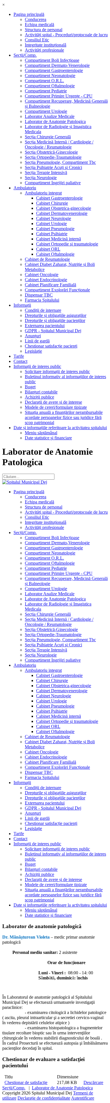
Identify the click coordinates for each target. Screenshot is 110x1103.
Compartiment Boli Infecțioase (52, 60)
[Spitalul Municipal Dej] (24, 482)
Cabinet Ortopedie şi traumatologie (67, 244)
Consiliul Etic (37, 39)
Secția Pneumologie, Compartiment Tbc (60, 162)
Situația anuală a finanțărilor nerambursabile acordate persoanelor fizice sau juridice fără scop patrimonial (64, 417)
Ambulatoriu (25, 187)
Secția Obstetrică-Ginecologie (51, 152)
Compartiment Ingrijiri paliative (53, 182)
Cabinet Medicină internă (58, 238)
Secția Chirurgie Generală (48, 136)
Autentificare (82, 1098)
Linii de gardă (37, 340)
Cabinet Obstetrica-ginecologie (63, 208)
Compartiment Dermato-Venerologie (57, 65)
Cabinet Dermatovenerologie (61, 213)
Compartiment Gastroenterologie (54, 70)
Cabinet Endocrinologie (46, 279)
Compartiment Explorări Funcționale (57, 289)
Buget (30, 386)
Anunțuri (33, 335)
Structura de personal (43, 29)
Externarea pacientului (45, 325)
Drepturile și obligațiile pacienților (55, 320)
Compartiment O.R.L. (44, 80)
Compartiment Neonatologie (50, 75)
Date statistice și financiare (48, 437)
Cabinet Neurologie (53, 218)
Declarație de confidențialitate (43, 1098)
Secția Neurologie (41, 177)
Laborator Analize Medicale (49, 116)
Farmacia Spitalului (42, 300)
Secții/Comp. (25, 55)
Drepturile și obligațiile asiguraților (55, 315)
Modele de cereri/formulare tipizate (56, 407)
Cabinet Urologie (51, 223)
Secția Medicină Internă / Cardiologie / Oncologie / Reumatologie (59, 144)
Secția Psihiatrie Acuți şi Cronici (53, 167)
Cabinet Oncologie (41, 274)
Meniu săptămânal (41, 432)
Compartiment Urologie (46, 111)
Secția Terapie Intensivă (46, 172)
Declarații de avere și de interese (53, 402)
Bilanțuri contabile (41, 391)
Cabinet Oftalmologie (55, 254)
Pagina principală (29, 14)
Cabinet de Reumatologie (47, 259)
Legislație (33, 351)
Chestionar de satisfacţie (26, 1082)
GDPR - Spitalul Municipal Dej (53, 330)
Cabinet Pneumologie (55, 228)
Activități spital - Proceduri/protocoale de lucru (66, 34)
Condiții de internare (43, 310)
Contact (20, 361)
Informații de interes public (37, 366)
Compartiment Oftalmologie (50, 85)
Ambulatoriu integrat (43, 192)
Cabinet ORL (48, 249)
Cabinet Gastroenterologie (59, 198)
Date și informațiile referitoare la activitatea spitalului (60, 427)
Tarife (19, 356)
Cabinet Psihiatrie (51, 233)
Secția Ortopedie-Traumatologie (53, 157)
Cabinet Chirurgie (52, 203)
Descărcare (93, 1082)
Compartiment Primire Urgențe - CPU (59, 96)
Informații (22, 305)
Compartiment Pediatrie (46, 90)
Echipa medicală (39, 24)
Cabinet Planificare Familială (50, 284)
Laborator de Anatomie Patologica (55, 121)
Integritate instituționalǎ (45, 45)
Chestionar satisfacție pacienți (51, 346)
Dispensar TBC (39, 295)
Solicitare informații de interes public (57, 371)
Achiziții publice (39, 397)
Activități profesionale (44, 50)
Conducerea (35, 19)
